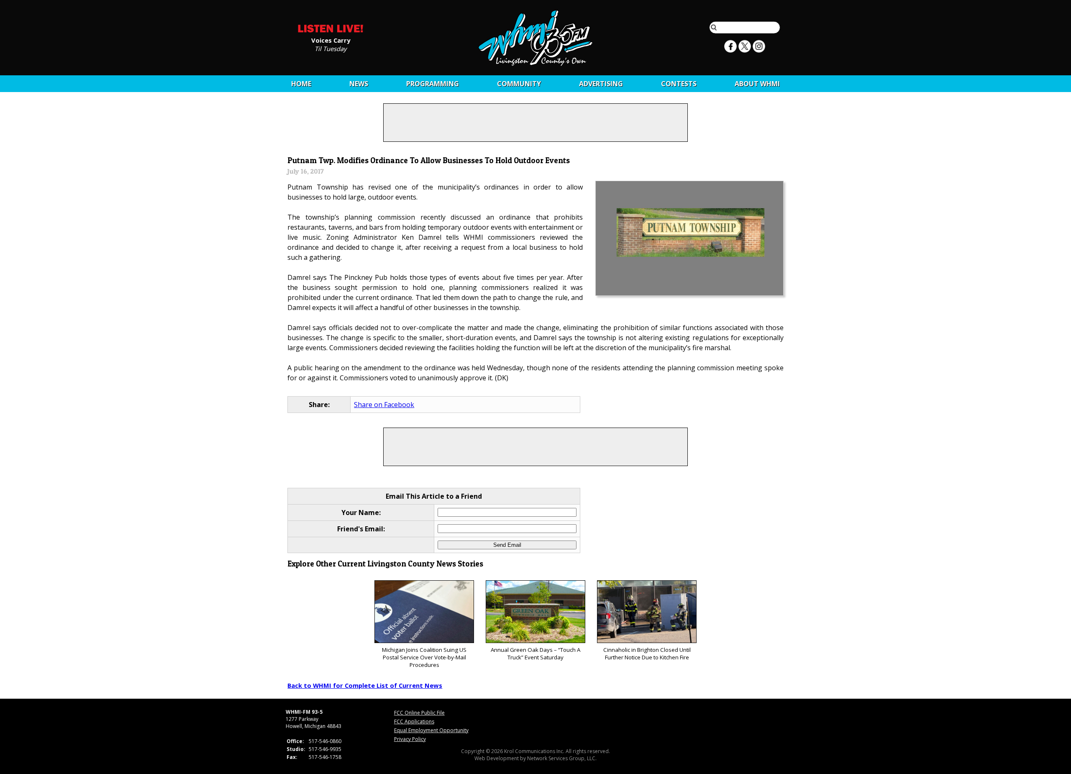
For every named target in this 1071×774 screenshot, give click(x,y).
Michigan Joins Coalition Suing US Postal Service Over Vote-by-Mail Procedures (424, 657)
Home (301, 83)
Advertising (601, 83)
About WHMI (757, 83)
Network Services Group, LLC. (562, 758)
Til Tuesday (330, 48)
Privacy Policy (410, 739)
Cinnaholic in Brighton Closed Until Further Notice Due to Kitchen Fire (647, 653)
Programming (432, 83)
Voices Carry (330, 40)
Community (519, 83)
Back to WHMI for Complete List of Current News (364, 685)
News (358, 83)
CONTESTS (679, 83)
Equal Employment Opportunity (431, 730)
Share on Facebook (384, 404)
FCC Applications (414, 721)
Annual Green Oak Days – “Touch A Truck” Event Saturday (535, 653)
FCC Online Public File (419, 712)
